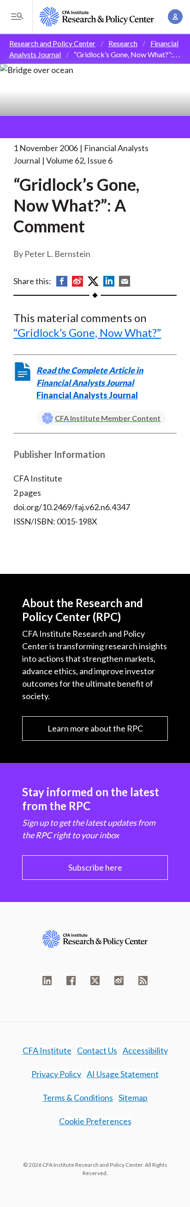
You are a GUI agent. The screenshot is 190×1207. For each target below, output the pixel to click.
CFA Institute (47, 1050)
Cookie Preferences (95, 1121)
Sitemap (133, 1097)
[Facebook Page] (71, 980)
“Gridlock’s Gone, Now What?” (87, 332)
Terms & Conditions (77, 1097)
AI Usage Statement (123, 1074)
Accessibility (145, 1050)
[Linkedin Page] (47, 980)
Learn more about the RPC (95, 728)
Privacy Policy (56, 1074)
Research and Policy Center (52, 43)
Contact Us (97, 1050)
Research (122, 43)
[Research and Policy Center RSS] (143, 980)
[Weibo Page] (119, 980)
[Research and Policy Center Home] (96, 16)
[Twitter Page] (95, 980)
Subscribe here (95, 867)
